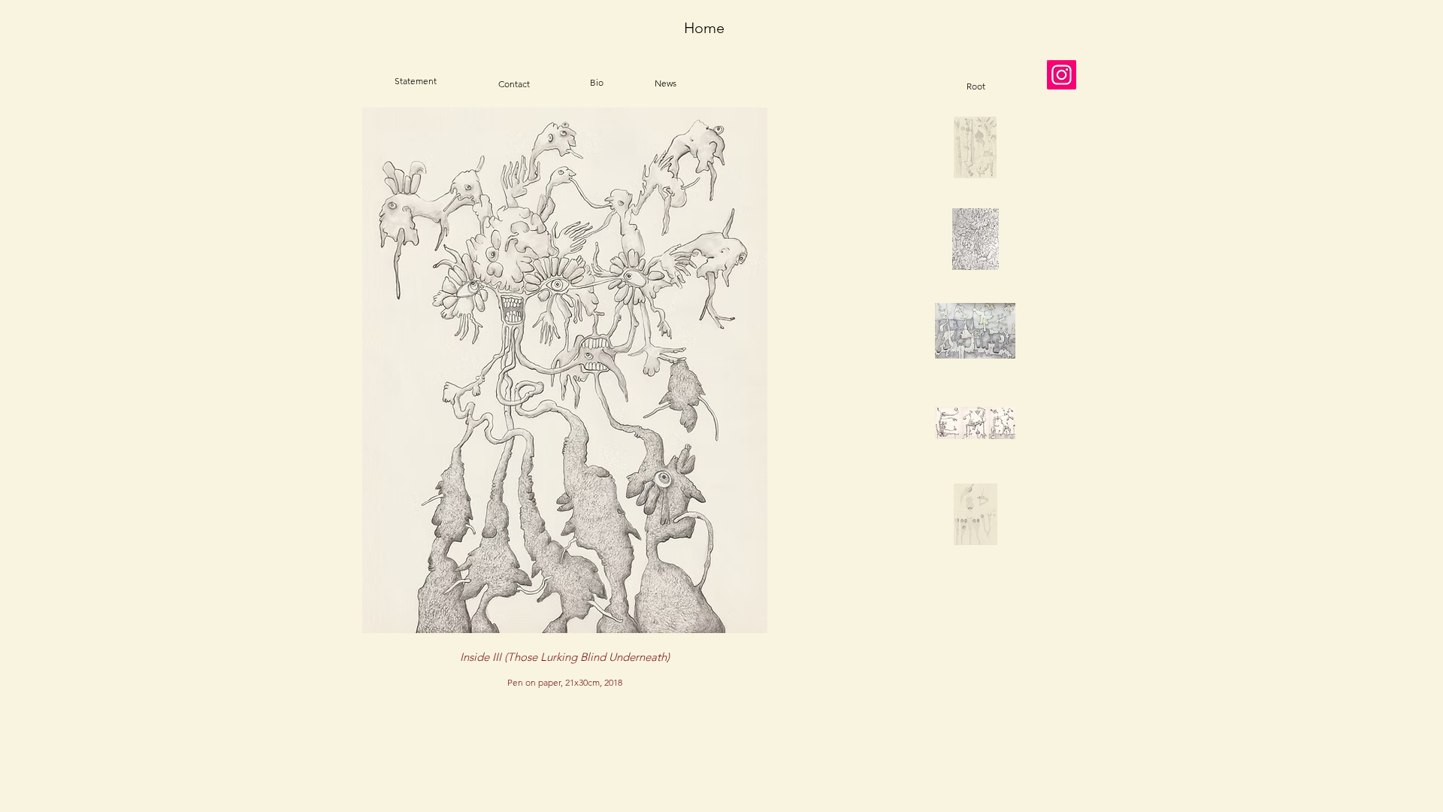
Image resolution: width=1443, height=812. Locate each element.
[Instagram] (1061, 74)
